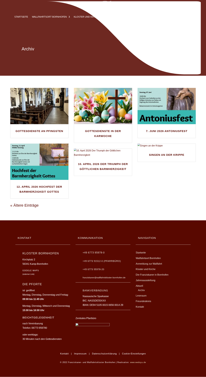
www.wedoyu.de (138, 362)
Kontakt (140, 307)
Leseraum (141, 295)
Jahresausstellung (145, 280)
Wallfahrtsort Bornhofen (148, 258)
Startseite (141, 252)
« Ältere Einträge (24, 205)
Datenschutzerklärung (104, 353)
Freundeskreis (143, 301)
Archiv (141, 290)
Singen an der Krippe (166, 154)
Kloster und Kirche (145, 269)
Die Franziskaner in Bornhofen (152, 274)
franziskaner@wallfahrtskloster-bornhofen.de (104, 277)
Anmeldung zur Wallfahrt (149, 263)
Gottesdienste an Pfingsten (39, 131)
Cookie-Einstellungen (134, 353)
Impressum (80, 353)
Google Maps (30, 270)
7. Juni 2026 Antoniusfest (166, 131)
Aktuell (139, 286)
